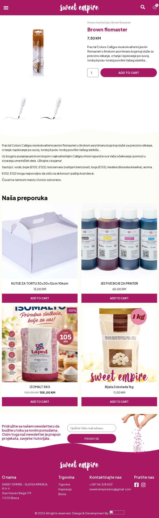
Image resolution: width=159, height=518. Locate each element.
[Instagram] (143, 484)
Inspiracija (65, 489)
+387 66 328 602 (101, 484)
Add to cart (128, 72)
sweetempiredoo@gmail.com (110, 489)
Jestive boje (103, 22)
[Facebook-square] (136, 484)
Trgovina (64, 484)
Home (90, 22)
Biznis (62, 494)
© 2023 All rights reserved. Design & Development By (72, 513)
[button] (6, 8)
